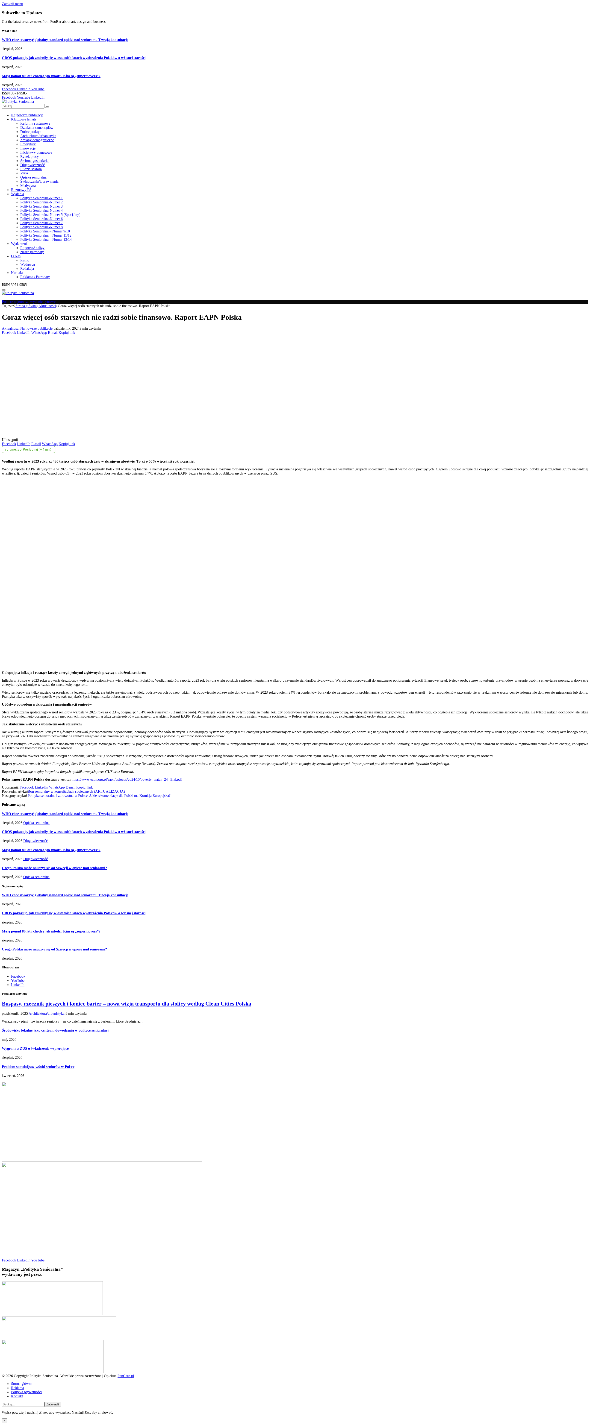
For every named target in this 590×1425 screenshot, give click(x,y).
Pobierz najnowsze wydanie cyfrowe (29, 302)
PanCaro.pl (126, 1376)
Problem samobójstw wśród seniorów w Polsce (38, 1067)
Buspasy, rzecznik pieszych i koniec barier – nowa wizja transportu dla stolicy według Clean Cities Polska (126, 1004)
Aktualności (10, 328)
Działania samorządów (36, 127)
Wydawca (27, 264)
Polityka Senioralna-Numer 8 (41, 227)
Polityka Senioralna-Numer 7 (41, 223)
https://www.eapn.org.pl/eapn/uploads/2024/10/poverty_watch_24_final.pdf (127, 779)
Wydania (17, 194)
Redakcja (27, 268)
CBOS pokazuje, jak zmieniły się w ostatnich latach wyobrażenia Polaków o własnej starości (73, 58)
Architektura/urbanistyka (38, 136)
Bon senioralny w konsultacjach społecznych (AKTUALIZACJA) (76, 791)
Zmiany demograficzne (37, 140)
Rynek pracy (29, 156)
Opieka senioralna (33, 177)
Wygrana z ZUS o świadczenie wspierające (35, 1048)
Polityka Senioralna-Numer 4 (41, 210)
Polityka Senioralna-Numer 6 (41, 219)
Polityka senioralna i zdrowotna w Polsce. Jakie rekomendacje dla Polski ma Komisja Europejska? (99, 796)
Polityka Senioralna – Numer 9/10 (45, 231)
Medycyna (28, 186)
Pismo (24, 260)
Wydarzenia (19, 244)
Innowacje (27, 148)
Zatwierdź (52, 1404)
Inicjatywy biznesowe (36, 152)
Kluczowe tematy (24, 119)
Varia (24, 173)
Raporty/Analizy (32, 248)
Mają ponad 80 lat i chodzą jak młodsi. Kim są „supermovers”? (51, 76)
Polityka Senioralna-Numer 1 (41, 198)
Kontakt (17, 273)
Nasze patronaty (32, 252)
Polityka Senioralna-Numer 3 (41, 206)
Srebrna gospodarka (34, 161)
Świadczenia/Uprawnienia (39, 181)
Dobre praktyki (31, 132)
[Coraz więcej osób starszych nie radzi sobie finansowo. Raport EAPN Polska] (92, 435)
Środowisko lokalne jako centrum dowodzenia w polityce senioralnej (55, 1030)
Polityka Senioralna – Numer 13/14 (46, 239)
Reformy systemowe (35, 123)
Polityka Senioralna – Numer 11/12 (45, 235)
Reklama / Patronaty (35, 277)
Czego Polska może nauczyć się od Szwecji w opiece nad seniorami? (54, 868)
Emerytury (28, 144)
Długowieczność (32, 165)
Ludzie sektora (31, 169)
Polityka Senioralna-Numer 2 (41, 202)
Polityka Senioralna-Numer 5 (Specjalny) (50, 215)
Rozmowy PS (21, 190)
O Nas (16, 256)
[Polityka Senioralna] (18, 101)
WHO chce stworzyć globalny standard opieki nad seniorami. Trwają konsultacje (65, 40)
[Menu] (4, 290)
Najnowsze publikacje (27, 115)
